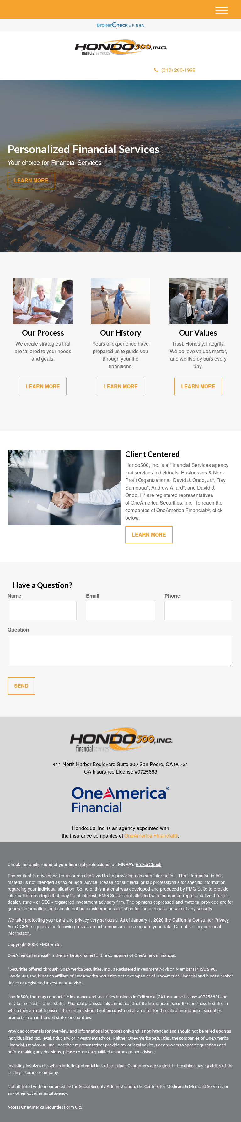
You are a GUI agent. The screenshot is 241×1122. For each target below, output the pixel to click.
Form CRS (73, 1107)
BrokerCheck (148, 864)
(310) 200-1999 (178, 69)
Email (92, 595)
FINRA (199, 969)
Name (14, 595)
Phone (172, 595)
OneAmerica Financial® (151, 835)
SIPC (211, 969)
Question (18, 629)
